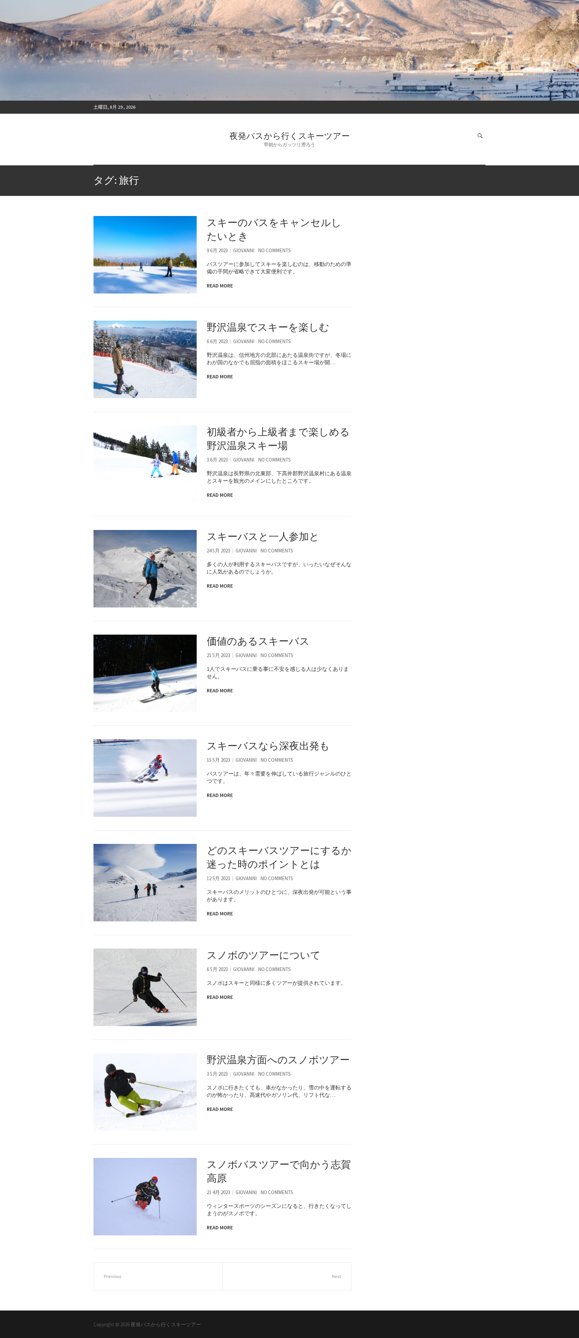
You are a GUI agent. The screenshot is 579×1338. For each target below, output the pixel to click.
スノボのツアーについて (264, 955)
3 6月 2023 (217, 460)
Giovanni (243, 250)
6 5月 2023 (217, 969)
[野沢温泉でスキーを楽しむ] (145, 359)
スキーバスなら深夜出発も (268, 745)
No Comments (274, 250)
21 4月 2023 (218, 1192)
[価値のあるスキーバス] (145, 673)
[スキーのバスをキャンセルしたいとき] (145, 254)
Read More (220, 285)
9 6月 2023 (217, 250)
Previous (113, 1276)
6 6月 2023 (217, 341)
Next (336, 1276)
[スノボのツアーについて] (145, 987)
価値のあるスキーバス (258, 641)
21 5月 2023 (218, 655)
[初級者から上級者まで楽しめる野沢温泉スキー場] (145, 464)
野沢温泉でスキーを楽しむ (268, 327)
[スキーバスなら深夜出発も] (145, 778)
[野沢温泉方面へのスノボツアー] (145, 1092)
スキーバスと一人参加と (263, 536)
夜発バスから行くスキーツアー (290, 135)
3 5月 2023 (217, 1074)
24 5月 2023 (218, 550)
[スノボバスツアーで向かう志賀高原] (145, 1196)
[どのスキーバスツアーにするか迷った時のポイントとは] (145, 882)
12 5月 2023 (218, 878)
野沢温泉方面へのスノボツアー (278, 1059)
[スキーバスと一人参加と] (145, 568)
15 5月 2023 (218, 760)
